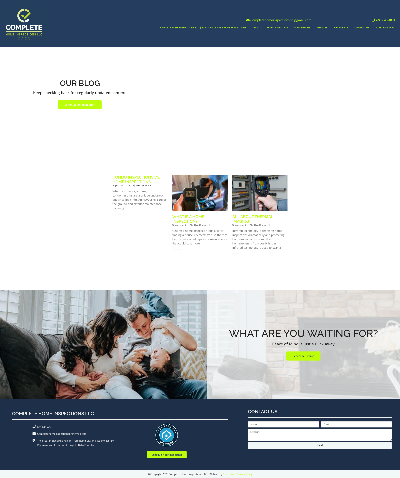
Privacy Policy (244, 474)
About (257, 27)
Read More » (118, 214)
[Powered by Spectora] (166, 445)
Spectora (228, 474)
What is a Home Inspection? (188, 219)
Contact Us (362, 27)
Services (321, 27)
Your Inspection (277, 27)
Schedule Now (385, 27)
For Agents (341, 27)
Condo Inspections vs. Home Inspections (136, 179)
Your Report (302, 27)
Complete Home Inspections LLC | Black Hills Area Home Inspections (202, 27)
